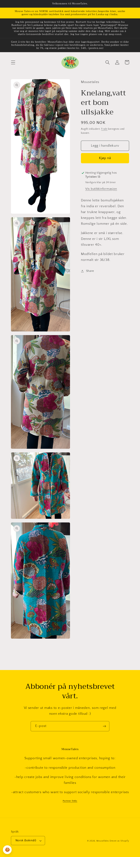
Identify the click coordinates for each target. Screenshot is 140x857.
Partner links (70, 801)
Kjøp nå (105, 158)
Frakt (104, 129)
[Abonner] (104, 726)
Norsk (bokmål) (25, 840)
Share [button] (90, 271)
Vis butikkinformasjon (101, 188)
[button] (13, 62)
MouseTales (102, 841)
